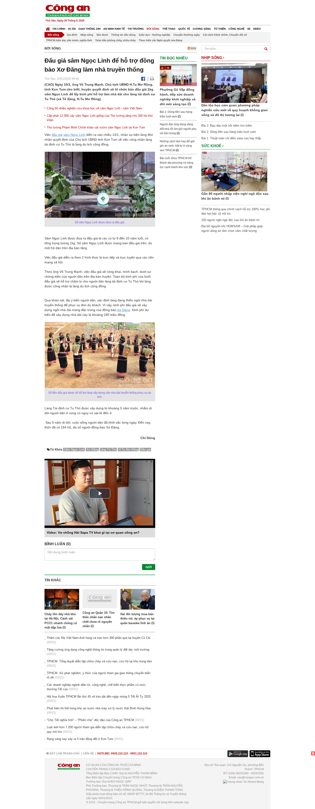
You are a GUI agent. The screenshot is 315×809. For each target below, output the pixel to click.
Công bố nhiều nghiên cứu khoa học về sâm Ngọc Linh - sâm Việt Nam (94, 108)
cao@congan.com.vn (250, 777)
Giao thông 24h (89, 28)
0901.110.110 (138, 753)
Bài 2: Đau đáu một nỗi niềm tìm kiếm (226, 125)
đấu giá (57, 135)
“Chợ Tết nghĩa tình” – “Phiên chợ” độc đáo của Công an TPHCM (90, 720)
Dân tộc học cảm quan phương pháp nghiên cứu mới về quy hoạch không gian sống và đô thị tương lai (234, 110)
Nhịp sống (86, 34)
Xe (248, 28)
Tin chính (58, 28)
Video (257, 28)
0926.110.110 (119, 753)
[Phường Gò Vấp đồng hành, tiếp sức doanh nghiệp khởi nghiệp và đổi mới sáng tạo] (178, 74)
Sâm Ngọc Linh (74, 449)
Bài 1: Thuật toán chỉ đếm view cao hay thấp (231, 138)
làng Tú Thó (108, 449)
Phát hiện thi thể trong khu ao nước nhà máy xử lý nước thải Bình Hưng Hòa (99, 708)
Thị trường (136, 28)
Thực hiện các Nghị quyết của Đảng (160, 40)
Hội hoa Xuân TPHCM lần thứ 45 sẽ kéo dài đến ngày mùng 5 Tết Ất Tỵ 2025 (99, 696)
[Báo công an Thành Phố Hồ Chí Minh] (68, 10)
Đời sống (153, 28)
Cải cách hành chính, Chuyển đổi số (225, 34)
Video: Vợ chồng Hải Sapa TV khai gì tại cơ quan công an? (93, 532)
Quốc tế (184, 28)
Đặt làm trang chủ (64, 753)
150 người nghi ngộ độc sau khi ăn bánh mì (230, 220)
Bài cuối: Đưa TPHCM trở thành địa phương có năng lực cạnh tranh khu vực (176, 163)
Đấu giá (145, 449)
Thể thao (168, 28)
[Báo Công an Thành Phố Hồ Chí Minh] (48, 28)
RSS (193, 48)
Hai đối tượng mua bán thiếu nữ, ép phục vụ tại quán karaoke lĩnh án (137, 618)
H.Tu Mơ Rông (128, 449)
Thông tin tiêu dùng (123, 34)
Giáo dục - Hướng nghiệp (154, 34)
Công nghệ (236, 28)
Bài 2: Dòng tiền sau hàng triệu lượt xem (228, 132)
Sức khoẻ (102, 34)
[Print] (152, 78)
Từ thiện (220, 28)
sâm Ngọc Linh (74, 135)
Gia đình (72, 34)
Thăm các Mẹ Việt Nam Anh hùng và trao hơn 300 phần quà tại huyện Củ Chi (98, 638)
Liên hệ (88, 753)
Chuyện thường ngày (186, 34)
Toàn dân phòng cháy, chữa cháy (115, 40)
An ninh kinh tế (114, 28)
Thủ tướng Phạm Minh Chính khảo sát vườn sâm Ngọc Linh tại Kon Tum (96, 127)
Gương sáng (202, 28)
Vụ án (72, 28)
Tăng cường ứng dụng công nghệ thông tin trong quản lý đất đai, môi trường (98, 649)
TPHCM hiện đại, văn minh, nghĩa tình (69, 40)
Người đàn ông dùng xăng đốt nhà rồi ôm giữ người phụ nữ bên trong (178, 129)
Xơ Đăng (123, 310)
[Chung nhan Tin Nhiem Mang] (243, 781)
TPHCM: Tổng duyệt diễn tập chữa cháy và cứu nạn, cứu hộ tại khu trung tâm (99, 661)
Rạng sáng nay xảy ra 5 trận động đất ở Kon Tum (80, 739)
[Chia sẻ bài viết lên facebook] (143, 78)
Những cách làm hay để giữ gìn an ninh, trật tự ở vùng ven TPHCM (177, 146)
